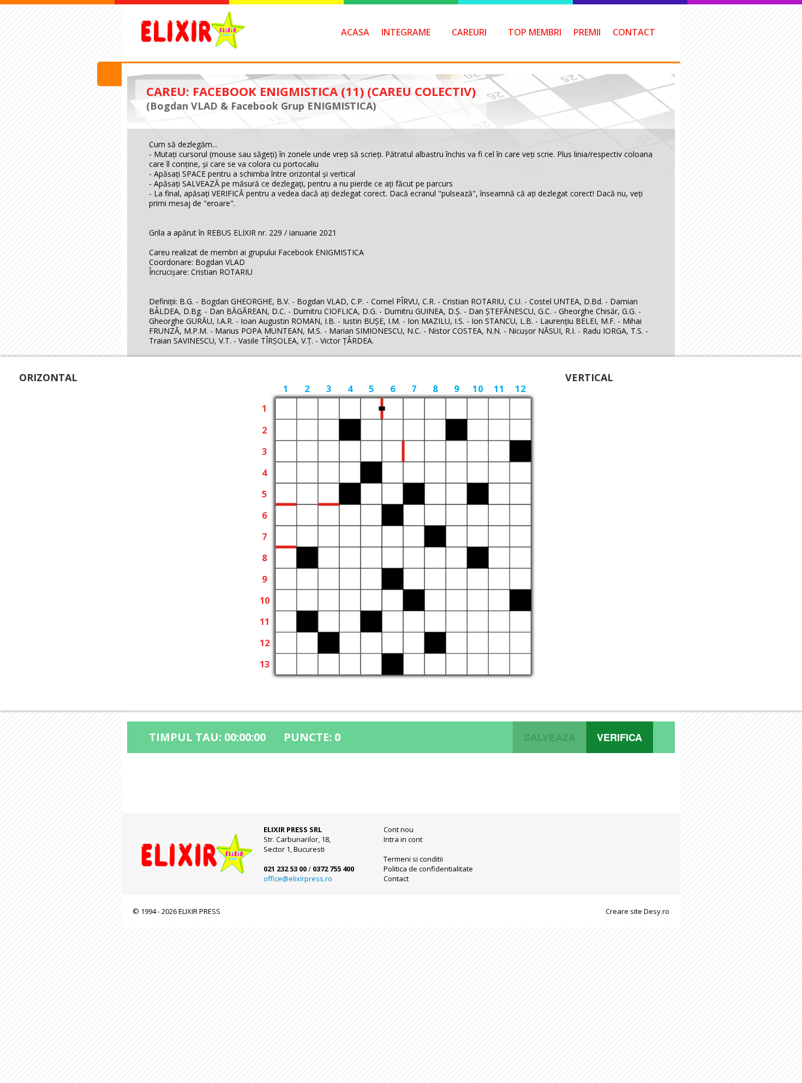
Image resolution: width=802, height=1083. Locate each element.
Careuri (469, 32)
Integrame (405, 32)
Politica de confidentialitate (428, 869)
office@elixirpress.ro (298, 878)
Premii (587, 32)
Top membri (534, 32)
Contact (634, 32)
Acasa (355, 32)
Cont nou (399, 829)
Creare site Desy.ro (637, 911)
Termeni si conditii (413, 859)
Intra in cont (403, 839)
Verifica (619, 737)
